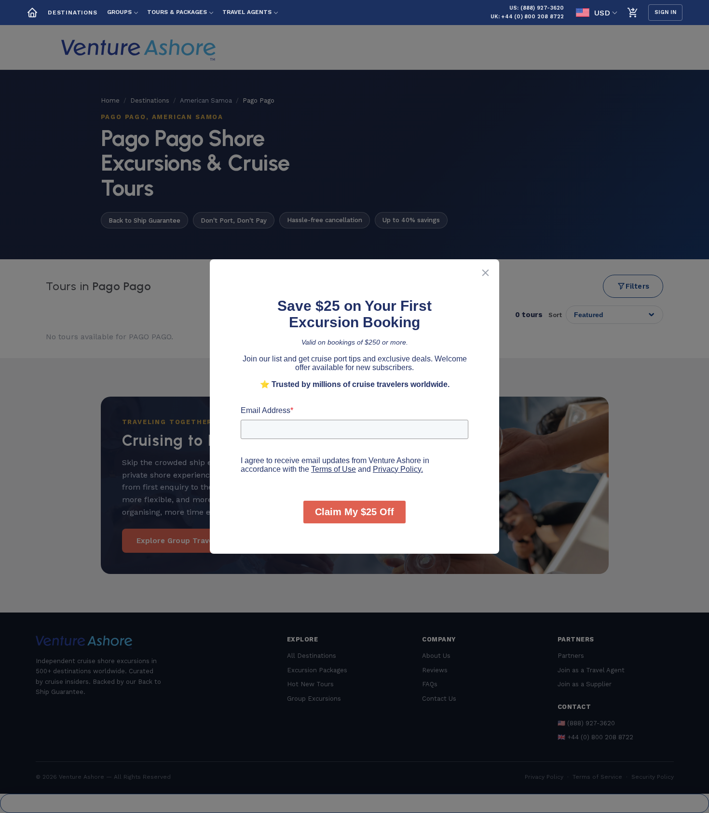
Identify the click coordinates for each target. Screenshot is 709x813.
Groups (119, 12)
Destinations (72, 12)
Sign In (665, 12)
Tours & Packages (177, 12)
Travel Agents (247, 12)
